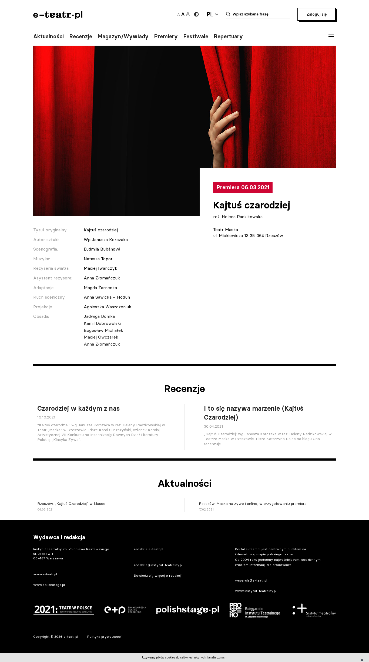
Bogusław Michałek (103, 330)
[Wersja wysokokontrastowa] (196, 14)
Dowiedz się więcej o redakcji (158, 575)
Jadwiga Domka (99, 316)
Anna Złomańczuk (102, 344)
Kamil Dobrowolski (102, 323)
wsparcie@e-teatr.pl (251, 580)
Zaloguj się (317, 14)
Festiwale (195, 36)
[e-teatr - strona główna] (57, 17)
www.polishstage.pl (49, 585)
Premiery (166, 36)
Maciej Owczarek (101, 337)
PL (210, 14)
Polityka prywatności (104, 636)
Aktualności (48, 36)
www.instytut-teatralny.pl (256, 591)
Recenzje (80, 36)
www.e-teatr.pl (45, 574)
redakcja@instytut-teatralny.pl (158, 565)
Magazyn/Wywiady (123, 36)
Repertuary (228, 36)
